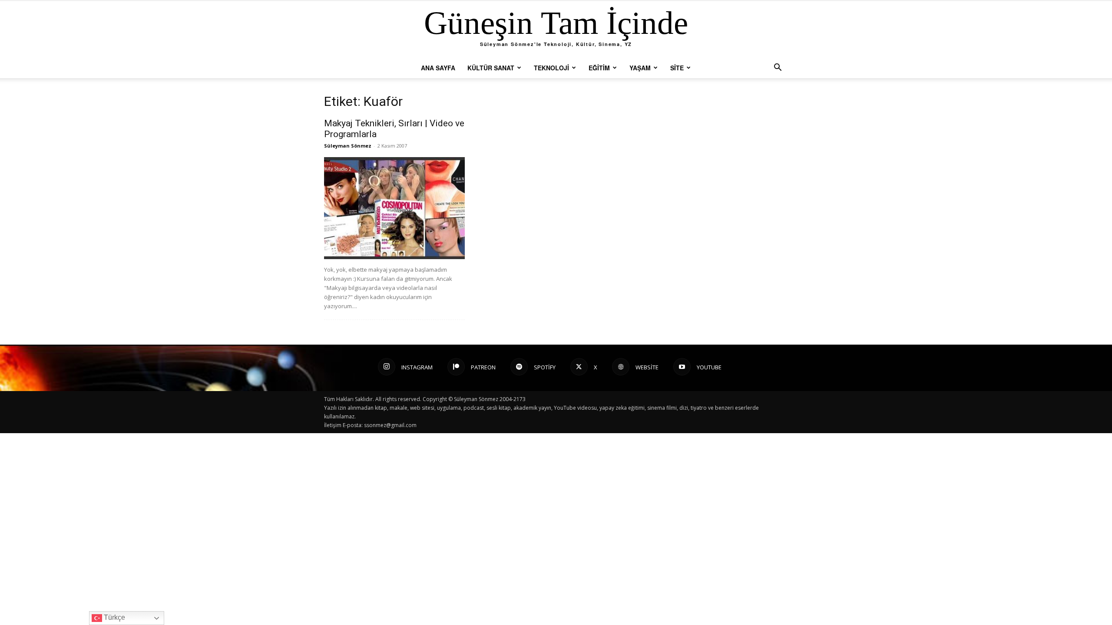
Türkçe (113, 617)
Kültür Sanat (490, 67)
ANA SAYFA (438, 67)
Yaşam (640, 67)
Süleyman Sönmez (347, 145)
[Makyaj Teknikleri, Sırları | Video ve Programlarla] (394, 208)
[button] (777, 68)
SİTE (677, 67)
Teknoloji (551, 67)
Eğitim (599, 67)
